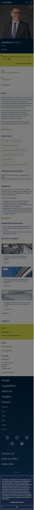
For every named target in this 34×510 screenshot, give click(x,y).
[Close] (32, 477)
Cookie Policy (5, 499)
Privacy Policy (25, 497)
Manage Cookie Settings (17, 502)
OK (17, 507)
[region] (17, 492)
